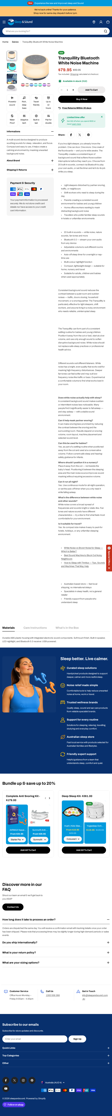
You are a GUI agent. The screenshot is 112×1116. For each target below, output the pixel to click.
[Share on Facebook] (71, 134)
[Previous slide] (45, 798)
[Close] (102, 117)
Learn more (76, 124)
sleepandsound (17, 1098)
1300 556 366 (53, 995)
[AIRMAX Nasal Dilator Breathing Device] (17, 815)
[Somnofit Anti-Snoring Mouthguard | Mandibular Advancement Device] (39, 815)
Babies (15, 42)
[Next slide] (49, 798)
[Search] (105, 31)
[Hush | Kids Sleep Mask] (73, 811)
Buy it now (81, 99)
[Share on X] (79, 134)
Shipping (74, 74)
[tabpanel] (56, 639)
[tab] (8, 629)
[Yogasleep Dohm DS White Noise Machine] (95, 811)
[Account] (101, 22)
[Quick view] (23, 810)
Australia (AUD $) (53, 1082)
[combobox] (56, 31)
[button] (109, 558)
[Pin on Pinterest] (88, 134)
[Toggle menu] (4, 22)
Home (5, 42)
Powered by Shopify (36, 1098)
